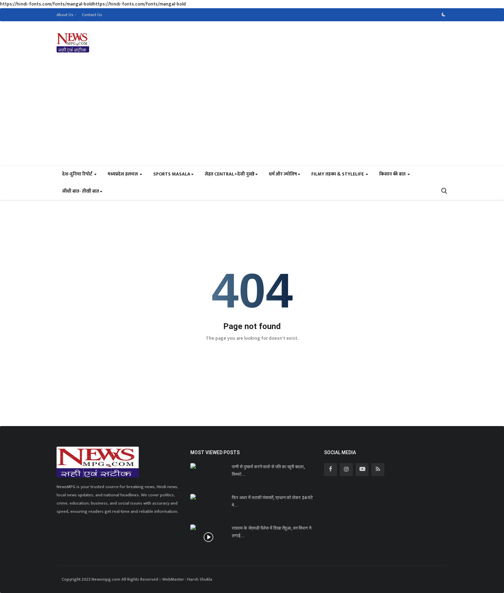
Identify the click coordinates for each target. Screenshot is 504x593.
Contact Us (92, 14)
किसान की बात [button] (393, 174)
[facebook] (330, 469)
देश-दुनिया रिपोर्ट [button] (77, 174)
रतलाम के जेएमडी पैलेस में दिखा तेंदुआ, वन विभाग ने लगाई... (271, 531)
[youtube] (362, 469)
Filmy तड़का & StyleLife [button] (338, 174)
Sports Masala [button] (171, 174)
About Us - (66, 14)
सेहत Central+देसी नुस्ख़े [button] (229, 174)
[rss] (377, 469)
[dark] (443, 15)
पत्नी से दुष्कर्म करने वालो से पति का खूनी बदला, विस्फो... (268, 470)
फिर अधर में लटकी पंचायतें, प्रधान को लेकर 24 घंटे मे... (272, 501)
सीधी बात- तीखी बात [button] (80, 191)
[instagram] (346, 469)
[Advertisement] (252, 114)
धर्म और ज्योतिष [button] (283, 174)
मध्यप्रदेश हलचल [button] (123, 174)
